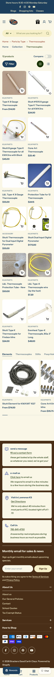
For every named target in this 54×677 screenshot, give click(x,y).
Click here (15, 477)
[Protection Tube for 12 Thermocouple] (40, 176)
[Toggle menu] (4, 21)
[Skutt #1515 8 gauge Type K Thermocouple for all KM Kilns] (40, 83)
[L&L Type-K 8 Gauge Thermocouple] (14, 176)
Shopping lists (26, 10)
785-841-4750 (17, 529)
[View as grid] (40, 63)
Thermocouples (37, 41)
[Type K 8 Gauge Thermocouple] (14, 83)
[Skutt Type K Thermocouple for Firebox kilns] (14, 311)
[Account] (44, 21)
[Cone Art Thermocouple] (40, 129)
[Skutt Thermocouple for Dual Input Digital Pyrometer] (14, 219)
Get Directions (18, 501)
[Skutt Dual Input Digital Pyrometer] (40, 219)
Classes (40, 10)
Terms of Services (40, 576)
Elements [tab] (7, 354)
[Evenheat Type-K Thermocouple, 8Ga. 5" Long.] (40, 311)
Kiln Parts (7, 98)
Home (5, 41)
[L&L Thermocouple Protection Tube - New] (14, 265)
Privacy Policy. (13, 580)
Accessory (7, 234)
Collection (17, 46)
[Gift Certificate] (38, 21)
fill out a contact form (21, 452)
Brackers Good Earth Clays (23, 661)
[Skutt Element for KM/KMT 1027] (20, 378)
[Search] (47, 33)
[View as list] (48, 63)
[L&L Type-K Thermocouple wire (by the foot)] (40, 265)
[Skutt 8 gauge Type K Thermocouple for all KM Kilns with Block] (14, 129)
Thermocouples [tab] (24, 354)
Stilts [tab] (38, 354)
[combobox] (27, 33)
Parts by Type (18, 41)
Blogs (13, 10)
